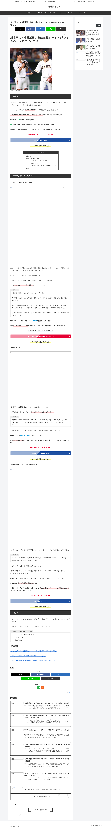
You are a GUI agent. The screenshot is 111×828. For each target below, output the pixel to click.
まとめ (28, 168)
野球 (13, 667)
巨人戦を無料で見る (40, 140)
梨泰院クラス (34, 163)
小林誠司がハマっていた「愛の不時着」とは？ (43, 165)
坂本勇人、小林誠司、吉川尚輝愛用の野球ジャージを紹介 (28, 656)
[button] (61, 29)
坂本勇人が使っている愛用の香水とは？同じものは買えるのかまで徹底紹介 (33, 651)
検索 (77, 22)
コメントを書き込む (40, 810)
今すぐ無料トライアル (40, 601)
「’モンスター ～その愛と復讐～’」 (40, 160)
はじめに (28, 156)
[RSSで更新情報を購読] (42, 687)
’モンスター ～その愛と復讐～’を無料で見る (40, 336)
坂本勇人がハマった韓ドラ (33, 158)
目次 (38, 152)
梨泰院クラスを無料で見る (40, 453)
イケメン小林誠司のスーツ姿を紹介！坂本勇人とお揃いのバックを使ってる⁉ (33, 661)
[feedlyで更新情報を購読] (38, 687)
